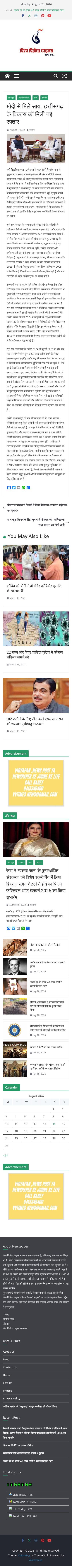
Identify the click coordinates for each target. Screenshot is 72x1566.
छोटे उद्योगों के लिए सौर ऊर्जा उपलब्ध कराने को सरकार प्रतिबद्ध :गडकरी (35, 721)
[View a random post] (64, 76)
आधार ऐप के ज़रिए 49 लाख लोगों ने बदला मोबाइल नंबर (39, 10)
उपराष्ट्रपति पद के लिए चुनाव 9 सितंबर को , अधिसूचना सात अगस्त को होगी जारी (36, 522)
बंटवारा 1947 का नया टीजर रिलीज (46, 1047)
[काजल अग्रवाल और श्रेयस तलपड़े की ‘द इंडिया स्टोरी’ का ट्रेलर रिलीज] (15, 1069)
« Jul (5, 1155)
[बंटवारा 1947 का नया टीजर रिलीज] (15, 1050)
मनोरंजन (21, 862)
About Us (9, 1351)
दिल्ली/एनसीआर (24, 97)
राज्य (35, 97)
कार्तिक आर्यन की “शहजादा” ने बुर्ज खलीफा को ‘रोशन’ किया (30, 1406)
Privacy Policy (11, 1398)
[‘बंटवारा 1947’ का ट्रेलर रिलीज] (15, 947)
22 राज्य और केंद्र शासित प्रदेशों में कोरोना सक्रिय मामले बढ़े (35, 655)
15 (54, 1124)
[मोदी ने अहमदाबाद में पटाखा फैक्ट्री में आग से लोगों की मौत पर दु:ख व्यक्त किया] (15, 1009)
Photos (7, 1390)
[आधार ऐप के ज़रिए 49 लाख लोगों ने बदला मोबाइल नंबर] (15, 987)
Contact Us (10, 1367)
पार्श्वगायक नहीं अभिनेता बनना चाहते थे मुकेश (47, 964)
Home (7, 1375)
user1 (32, 129)
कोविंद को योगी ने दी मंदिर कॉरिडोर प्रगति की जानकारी (34, 588)
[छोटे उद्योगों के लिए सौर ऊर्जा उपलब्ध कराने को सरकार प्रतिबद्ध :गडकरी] (36, 681)
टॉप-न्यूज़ (11, 97)
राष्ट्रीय (44, 97)
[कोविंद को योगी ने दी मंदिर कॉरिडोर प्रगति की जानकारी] (36, 547)
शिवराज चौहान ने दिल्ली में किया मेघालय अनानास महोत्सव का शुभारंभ (37, 507)
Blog (5, 1359)
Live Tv (7, 1383)
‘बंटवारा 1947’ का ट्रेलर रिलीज (45, 944)
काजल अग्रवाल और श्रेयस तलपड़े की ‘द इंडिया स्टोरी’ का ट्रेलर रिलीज (47, 1066)
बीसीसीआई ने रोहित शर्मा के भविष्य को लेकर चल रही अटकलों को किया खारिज (48, 1028)
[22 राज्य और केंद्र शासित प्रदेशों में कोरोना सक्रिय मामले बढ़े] (36, 614)
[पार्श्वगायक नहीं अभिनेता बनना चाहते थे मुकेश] (15, 967)
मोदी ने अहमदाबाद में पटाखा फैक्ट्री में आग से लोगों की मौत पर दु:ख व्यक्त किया (47, 1006)
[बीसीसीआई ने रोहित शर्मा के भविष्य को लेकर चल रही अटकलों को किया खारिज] (15, 1030)
